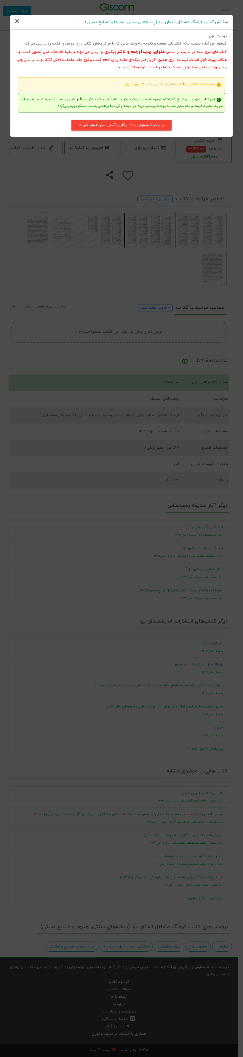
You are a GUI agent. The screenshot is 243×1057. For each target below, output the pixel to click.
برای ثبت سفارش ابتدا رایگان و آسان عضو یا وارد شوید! (121, 125)
